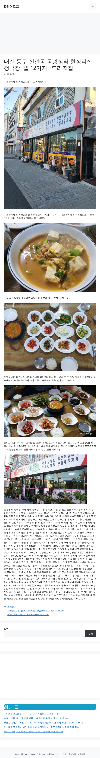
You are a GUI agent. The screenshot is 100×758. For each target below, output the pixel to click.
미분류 (10, 606)
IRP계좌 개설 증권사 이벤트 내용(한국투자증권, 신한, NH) (36, 610)
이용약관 (81, 754)
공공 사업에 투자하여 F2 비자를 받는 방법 (28, 614)
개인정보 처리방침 (68, 754)
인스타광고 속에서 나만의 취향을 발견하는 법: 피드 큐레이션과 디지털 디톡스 (42, 727)
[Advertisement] (50, 32)
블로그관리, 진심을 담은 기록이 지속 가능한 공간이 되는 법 (33, 731)
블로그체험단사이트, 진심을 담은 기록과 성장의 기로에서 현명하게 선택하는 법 (43, 722)
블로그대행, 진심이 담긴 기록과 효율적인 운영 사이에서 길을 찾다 (37, 718)
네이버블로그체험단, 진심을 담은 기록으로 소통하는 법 (31, 714)
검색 (6, 628)
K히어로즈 (11, 6)
